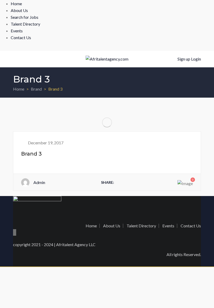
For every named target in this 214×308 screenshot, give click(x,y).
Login (196, 58)
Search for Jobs (24, 17)
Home (16, 3)
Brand (36, 88)
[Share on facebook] (120, 182)
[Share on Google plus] (153, 182)
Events (17, 30)
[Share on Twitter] (131, 182)
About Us (19, 10)
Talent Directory (25, 23)
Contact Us (21, 37)
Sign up (183, 58)
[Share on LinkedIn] (142, 182)
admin (39, 182)
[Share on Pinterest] (165, 182)
